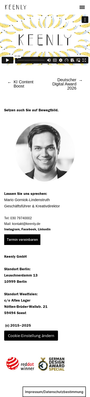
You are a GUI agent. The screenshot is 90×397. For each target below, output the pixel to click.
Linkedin (44, 229)
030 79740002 (21, 218)
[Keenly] (15, 7)
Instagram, (12, 229)
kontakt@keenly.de (26, 224)
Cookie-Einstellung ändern (31, 335)
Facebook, (29, 229)
